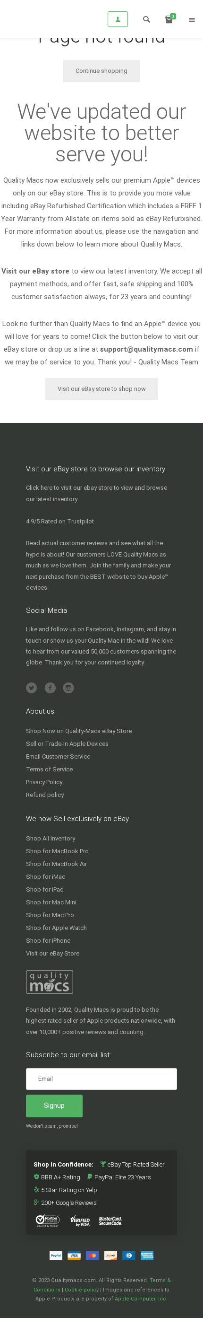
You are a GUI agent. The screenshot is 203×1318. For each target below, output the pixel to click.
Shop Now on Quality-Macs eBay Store (79, 730)
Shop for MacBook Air (56, 863)
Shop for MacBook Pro (57, 851)
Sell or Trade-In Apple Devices (67, 743)
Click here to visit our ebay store (69, 487)
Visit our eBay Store (52, 953)
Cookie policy (82, 1290)
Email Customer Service (58, 756)
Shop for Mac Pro (50, 915)
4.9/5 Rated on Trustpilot (60, 521)
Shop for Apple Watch (56, 927)
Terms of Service (49, 769)
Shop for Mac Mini (51, 902)
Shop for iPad (45, 889)
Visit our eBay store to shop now (102, 388)
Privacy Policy (44, 782)
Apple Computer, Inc (140, 1299)
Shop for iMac (45, 876)
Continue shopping (101, 70)
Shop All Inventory (50, 838)
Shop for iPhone (48, 940)
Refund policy (45, 794)
